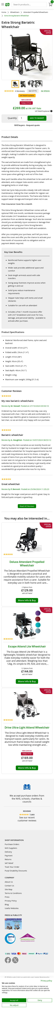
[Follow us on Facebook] (8, 962)
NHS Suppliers (11, 848)
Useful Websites (12, 908)
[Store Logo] (7, 5)
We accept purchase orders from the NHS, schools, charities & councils (27, 798)
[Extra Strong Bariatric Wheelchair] (15, 84)
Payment (8, 855)
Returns (8, 859)
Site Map (8, 889)
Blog (7, 904)
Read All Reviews (27, 506)
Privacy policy (46, 980)
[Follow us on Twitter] (15, 962)
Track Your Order (12, 867)
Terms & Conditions (13, 893)
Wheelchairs (14, 12)
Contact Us (9, 885)
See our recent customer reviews (27, 819)
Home (4, 12)
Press (7, 897)
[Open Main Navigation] (2, 4)
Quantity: (12, 118)
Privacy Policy (11, 900)
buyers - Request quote (27, 125)
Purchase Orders (12, 844)
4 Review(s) (20, 91)
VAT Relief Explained (42, 111)
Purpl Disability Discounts (16, 870)
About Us (9, 882)
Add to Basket (37, 118)
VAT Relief (9, 863)
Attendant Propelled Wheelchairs (35, 12)
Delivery (8, 852)
